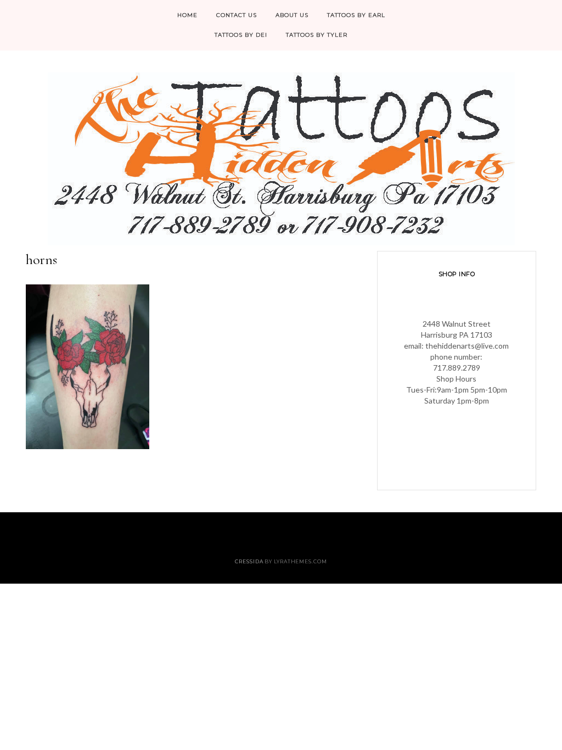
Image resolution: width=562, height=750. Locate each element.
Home (187, 15)
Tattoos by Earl (356, 15)
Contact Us (236, 15)
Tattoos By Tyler (316, 34)
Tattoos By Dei (241, 34)
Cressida (249, 561)
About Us (292, 15)
